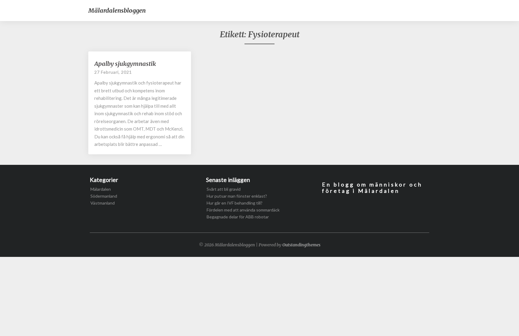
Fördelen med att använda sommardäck (243, 209)
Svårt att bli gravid (224, 189)
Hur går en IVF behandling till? (235, 202)
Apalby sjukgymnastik (125, 63)
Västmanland (102, 202)
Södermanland (103, 196)
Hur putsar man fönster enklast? (237, 196)
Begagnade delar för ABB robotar (238, 216)
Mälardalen (100, 189)
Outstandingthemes (301, 245)
